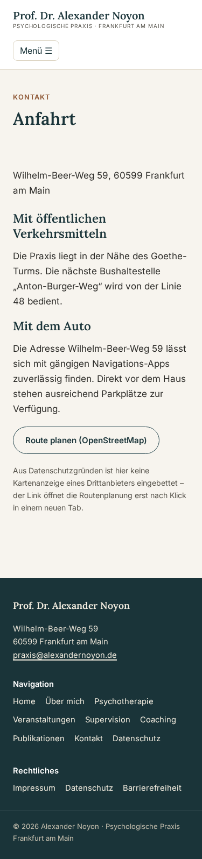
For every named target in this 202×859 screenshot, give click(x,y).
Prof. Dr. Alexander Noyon (88, 19)
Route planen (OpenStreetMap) (86, 440)
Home (24, 701)
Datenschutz (137, 738)
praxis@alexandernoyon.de (65, 655)
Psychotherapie (124, 701)
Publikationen (39, 738)
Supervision (107, 720)
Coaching (158, 720)
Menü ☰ (36, 50)
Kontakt (88, 738)
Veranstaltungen (44, 720)
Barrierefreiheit (152, 788)
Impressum (34, 788)
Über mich (65, 701)
